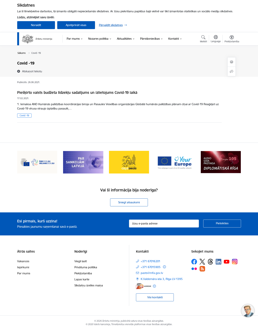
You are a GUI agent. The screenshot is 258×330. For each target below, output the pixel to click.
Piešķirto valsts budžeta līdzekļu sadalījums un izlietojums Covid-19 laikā (77, 92)
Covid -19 (24, 115)
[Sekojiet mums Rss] (202, 268)
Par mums (23, 273)
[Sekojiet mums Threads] (210, 261)
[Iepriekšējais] (25, 162)
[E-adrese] (143, 286)
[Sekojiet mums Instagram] (235, 261)
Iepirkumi (23, 267)
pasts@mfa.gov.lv (152, 273)
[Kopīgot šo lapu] (232, 71)
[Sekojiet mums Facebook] (194, 261)
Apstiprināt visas (76, 25)
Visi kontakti (155, 297)
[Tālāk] (232, 162)
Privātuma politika (85, 267)
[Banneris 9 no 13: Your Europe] (175, 162)
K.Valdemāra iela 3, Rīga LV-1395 (162, 279)
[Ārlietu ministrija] (37, 38)
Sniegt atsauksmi (129, 202)
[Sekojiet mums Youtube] (226, 261)
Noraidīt (36, 25)
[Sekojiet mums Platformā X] (202, 261)
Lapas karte (81, 279)
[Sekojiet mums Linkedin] (218, 261)
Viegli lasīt (80, 261)
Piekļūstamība (83, 273)
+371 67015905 (151, 267)
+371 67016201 (150, 261)
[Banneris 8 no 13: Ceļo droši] (129, 162)
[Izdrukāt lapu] (232, 62)
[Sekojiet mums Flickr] (194, 268)
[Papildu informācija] (164, 266)
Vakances (23, 261)
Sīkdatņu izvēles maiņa (88, 285)
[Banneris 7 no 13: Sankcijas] (83, 162)
